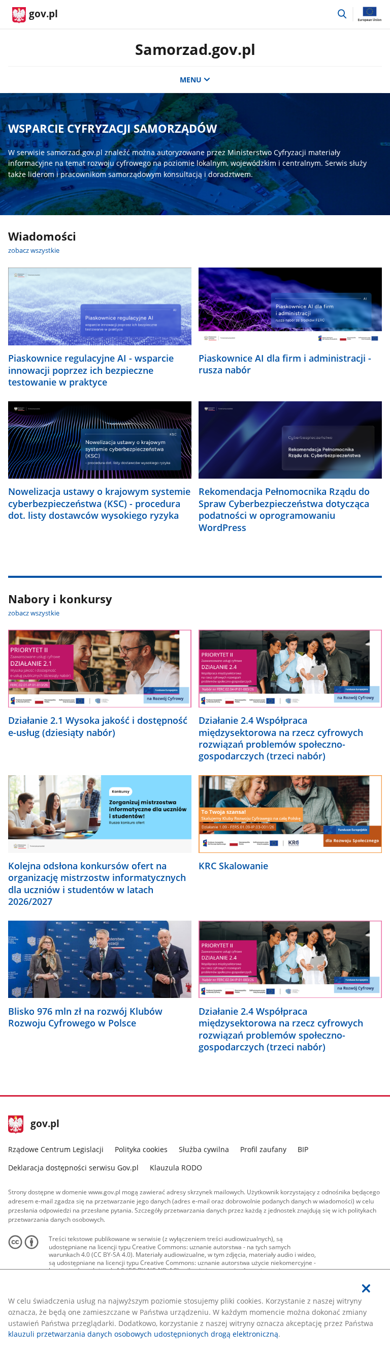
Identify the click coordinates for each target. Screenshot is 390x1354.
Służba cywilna (204, 1149)
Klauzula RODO (176, 1167)
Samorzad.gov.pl (195, 49)
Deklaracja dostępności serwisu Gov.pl (73, 1167)
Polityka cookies (141, 1149)
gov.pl (44, 1124)
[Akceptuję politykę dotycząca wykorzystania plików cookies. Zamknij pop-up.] (366, 1289)
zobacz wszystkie (33, 250)
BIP (303, 1149)
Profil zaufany (263, 1149)
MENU (191, 79)
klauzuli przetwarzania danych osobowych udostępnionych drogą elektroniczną (143, 1334)
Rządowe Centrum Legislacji (56, 1149)
